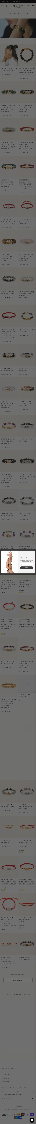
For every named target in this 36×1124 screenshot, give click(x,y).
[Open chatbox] (32, 1120)
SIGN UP (26, 567)
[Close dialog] (34, 551)
